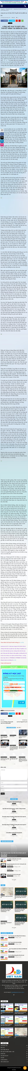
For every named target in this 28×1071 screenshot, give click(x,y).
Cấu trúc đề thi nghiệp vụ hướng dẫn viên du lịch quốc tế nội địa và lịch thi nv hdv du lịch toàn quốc (14, 748)
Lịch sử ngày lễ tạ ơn (22, 721)
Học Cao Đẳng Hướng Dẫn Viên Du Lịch (16, 955)
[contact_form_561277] (25, 1068)
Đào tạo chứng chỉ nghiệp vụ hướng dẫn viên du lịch (6, 1037)
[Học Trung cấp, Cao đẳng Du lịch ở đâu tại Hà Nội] (4, 937)
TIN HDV (2, 1057)
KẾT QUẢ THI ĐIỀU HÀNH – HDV (7, 1051)
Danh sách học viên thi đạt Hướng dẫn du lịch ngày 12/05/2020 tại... (6, 910)
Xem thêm (14, 879)
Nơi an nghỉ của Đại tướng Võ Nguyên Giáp (4, 737)
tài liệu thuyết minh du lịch (9, 710)
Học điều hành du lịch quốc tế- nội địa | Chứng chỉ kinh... (20, 1013)
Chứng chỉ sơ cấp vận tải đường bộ (14, 802)
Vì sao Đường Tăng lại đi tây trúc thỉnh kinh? (7, 722)
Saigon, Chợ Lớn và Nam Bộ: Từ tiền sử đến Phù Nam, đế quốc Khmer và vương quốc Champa (23, 760)
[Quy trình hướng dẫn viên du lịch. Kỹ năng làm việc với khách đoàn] (3, 865)
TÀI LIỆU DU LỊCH (9, 9)
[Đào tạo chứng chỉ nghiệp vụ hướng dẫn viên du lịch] (7, 1032)
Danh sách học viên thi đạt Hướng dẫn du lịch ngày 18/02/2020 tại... (20, 910)
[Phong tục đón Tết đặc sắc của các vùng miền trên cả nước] (5, 754)
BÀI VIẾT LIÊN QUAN (11, 727)
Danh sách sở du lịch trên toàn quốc (4, 747)
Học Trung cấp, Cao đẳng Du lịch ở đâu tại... (17, 935)
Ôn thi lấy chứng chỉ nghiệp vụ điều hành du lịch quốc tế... (6, 1025)
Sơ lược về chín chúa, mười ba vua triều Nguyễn (23, 737)
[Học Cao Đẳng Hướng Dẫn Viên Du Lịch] (4, 957)
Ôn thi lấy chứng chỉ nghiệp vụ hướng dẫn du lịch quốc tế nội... (14, 825)
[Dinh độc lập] (14, 733)
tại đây (22, 642)
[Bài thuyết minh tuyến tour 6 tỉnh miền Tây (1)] (14, 754)
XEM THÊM (18, 727)
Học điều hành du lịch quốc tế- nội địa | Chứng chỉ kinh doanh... (14, 809)
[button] (24, 6)
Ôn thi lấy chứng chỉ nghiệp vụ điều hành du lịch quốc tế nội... (14, 817)
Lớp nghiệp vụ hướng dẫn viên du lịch (14, 832)
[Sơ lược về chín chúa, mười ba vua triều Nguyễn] (23, 732)
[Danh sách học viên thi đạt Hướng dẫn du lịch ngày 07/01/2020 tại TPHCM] (21, 918)
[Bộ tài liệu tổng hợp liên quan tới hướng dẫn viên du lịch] (23, 743)
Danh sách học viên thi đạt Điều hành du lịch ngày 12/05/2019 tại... (21, 897)
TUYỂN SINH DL (11, 937)
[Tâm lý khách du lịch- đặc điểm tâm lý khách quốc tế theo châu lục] (14, 848)
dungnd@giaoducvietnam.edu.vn (17, 992)
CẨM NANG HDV (3, 745)
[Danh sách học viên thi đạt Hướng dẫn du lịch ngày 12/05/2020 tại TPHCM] (7, 905)
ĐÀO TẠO (14, 803)
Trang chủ (2, 9)
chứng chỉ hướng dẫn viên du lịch (14, 1067)
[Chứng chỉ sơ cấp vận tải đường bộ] (7, 891)
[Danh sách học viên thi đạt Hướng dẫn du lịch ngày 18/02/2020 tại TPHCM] (21, 905)
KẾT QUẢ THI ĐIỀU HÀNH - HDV (20, 894)
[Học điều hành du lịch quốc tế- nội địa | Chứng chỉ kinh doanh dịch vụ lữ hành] (21, 1007)
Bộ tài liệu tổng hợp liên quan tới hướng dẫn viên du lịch (22, 747)
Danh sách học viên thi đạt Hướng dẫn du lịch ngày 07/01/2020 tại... (20, 923)
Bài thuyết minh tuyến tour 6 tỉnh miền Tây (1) (14, 759)
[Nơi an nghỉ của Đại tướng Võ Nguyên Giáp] (5, 733)
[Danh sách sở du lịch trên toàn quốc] (5, 743)
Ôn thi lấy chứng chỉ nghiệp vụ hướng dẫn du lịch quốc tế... (20, 1025)
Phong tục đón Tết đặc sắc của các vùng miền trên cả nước (5, 759)
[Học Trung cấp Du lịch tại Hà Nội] (4, 944)
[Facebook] (14, 995)
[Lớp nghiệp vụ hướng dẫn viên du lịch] (3, 860)
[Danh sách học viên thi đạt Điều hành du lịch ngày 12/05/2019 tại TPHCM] (21, 891)
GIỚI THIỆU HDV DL (5, 1049)
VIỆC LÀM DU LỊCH (5, 1061)
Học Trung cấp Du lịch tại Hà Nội (14, 942)
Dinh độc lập (12, 736)
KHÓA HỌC (3, 1053)
